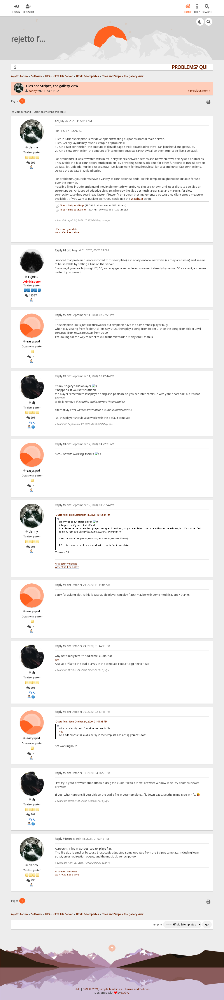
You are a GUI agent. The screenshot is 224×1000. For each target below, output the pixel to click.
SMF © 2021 (90, 989)
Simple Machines (111, 989)
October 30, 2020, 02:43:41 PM (82, 712)
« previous (195, 91)
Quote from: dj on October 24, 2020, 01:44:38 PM (81, 721)
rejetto (33, 276)
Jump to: (158, 924)
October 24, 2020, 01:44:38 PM (82, 646)
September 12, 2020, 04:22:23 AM (84, 444)
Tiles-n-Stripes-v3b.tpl (72, 205)
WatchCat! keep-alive (67, 232)
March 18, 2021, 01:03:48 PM (82, 839)
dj (33, 402)
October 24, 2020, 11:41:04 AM (82, 585)
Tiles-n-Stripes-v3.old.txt (73, 209)
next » (206, 91)
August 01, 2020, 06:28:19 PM (82, 250)
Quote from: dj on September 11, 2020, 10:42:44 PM (83, 514)
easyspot (33, 341)
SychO (125, 993)
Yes (57, 660)
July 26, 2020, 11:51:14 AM (73, 121)
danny (32, 91)
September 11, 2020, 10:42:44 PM (84, 376)
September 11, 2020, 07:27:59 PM (84, 315)
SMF (77, 989)
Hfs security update (66, 229)
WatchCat (137, 199)
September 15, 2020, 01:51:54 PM (84, 505)
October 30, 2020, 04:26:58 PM (82, 773)
